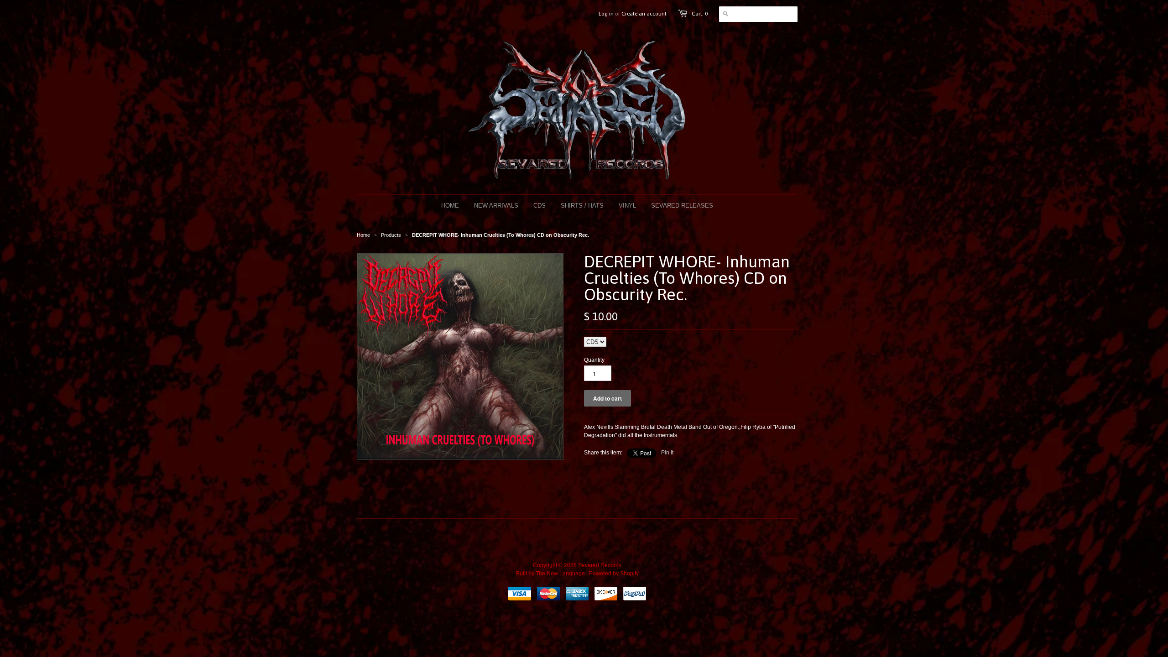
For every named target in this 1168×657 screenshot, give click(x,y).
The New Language (560, 573)
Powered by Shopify (614, 573)
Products (391, 235)
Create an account (644, 13)
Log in (606, 13)
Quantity (594, 360)
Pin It (667, 452)
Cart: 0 (700, 13)
